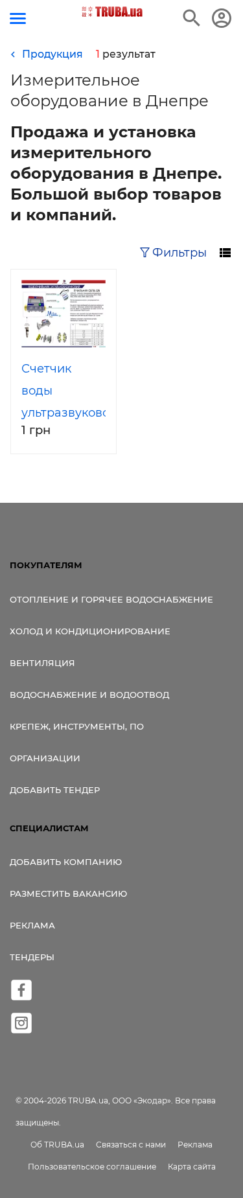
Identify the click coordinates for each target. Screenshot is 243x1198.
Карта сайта (192, 1166)
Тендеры (32, 957)
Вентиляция (42, 663)
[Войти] (221, 18)
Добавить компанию (66, 862)
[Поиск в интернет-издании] (191, 18)
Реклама (32, 925)
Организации (45, 758)
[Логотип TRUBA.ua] (112, 11)
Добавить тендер (55, 790)
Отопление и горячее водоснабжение (111, 599)
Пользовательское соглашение (92, 1166)
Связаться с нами (131, 1144)
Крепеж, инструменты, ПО (77, 726)
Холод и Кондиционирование (90, 631)
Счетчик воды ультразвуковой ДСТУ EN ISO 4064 (69, 413)
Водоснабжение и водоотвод (89, 694)
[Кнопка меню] (18, 18)
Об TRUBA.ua (57, 1144)
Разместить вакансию (68, 893)
